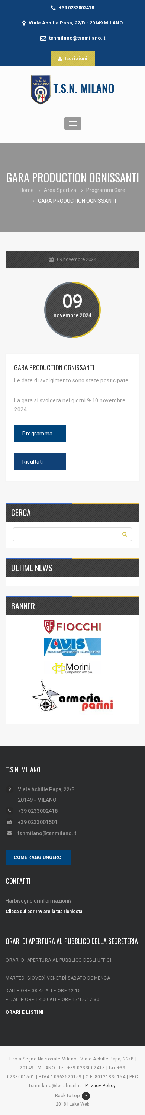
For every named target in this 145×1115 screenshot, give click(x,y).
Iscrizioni (76, 58)
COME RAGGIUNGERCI (38, 857)
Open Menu (72, 123)
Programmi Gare (105, 190)
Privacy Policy (100, 1085)
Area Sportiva (60, 190)
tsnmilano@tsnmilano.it (77, 38)
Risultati (32, 462)
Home (27, 190)
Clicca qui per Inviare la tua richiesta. (45, 911)
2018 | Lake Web (72, 1104)
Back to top (67, 1095)
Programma (37, 433)
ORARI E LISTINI (25, 1012)
